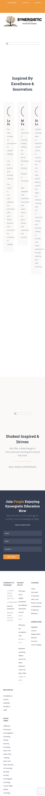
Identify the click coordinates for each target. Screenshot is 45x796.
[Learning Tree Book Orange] (22, 414)
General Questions (10, 607)
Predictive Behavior (35, 611)
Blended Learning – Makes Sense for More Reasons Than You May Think (22, 660)
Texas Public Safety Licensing (8, 789)
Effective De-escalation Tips (22, 630)
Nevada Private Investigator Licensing (8, 777)
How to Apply (36, 645)
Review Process (34, 639)
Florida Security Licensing (6, 743)
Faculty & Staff (6, 708)
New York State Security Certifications (36, 602)
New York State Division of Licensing (8, 764)
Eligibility (34, 627)
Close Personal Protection (35, 592)
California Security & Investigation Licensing (8, 731)
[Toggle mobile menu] (41, 28)
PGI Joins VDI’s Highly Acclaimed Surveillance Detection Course (22, 601)
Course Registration (35, 632)
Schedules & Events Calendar (7, 699)
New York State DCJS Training (7, 754)
